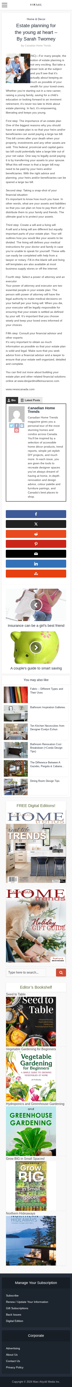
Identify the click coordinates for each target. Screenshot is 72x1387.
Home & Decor (36, 19)
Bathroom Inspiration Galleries (47, 707)
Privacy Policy (14, 1367)
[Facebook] (16, 425)
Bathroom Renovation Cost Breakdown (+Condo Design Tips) (46, 748)
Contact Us (13, 1361)
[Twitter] (11, 425)
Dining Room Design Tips (45, 780)
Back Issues (13, 1314)
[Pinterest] (16, 430)
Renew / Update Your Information (27, 1301)
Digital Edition (14, 1320)
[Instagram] (21, 425)
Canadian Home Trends (38, 45)
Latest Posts (32, 400)
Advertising (13, 1348)
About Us (12, 1354)
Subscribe (12, 1295)
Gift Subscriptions (17, 1308)
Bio (13, 400)
